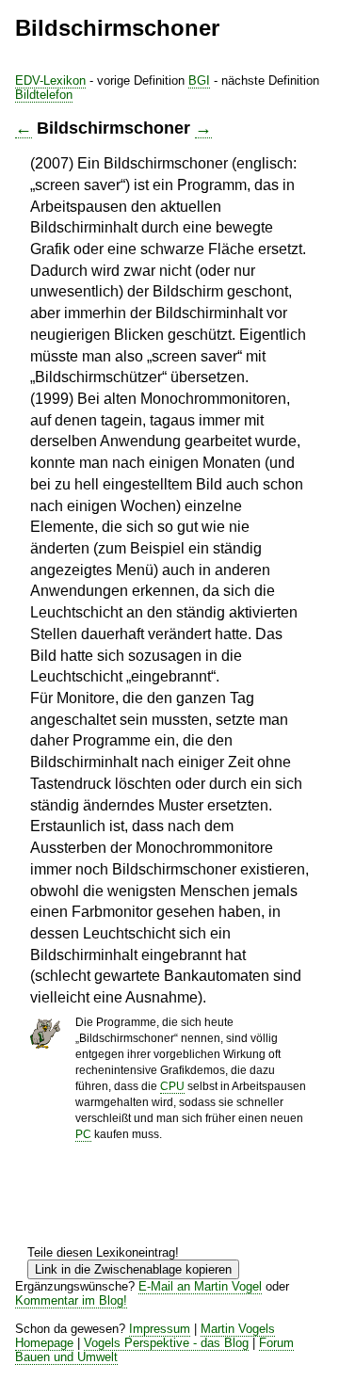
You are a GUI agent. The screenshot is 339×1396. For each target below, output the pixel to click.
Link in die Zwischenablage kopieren (133, 1269)
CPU (172, 1086)
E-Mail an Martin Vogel (200, 1286)
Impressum (159, 1329)
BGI (199, 80)
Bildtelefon (44, 95)
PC (83, 1134)
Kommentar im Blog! (71, 1300)
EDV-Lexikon (50, 80)
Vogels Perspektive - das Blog (166, 1343)
